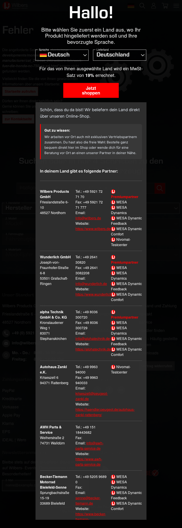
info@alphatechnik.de (92, 338)
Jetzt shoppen (91, 90)
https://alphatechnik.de (93, 349)
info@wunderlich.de (91, 283)
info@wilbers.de (88, 218)
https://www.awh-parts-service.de (88, 461)
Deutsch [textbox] (59, 55)
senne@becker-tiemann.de (87, 500)
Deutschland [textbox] (113, 55)
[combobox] (62, 55)
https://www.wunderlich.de (96, 294)
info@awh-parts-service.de (89, 445)
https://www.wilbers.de (93, 228)
